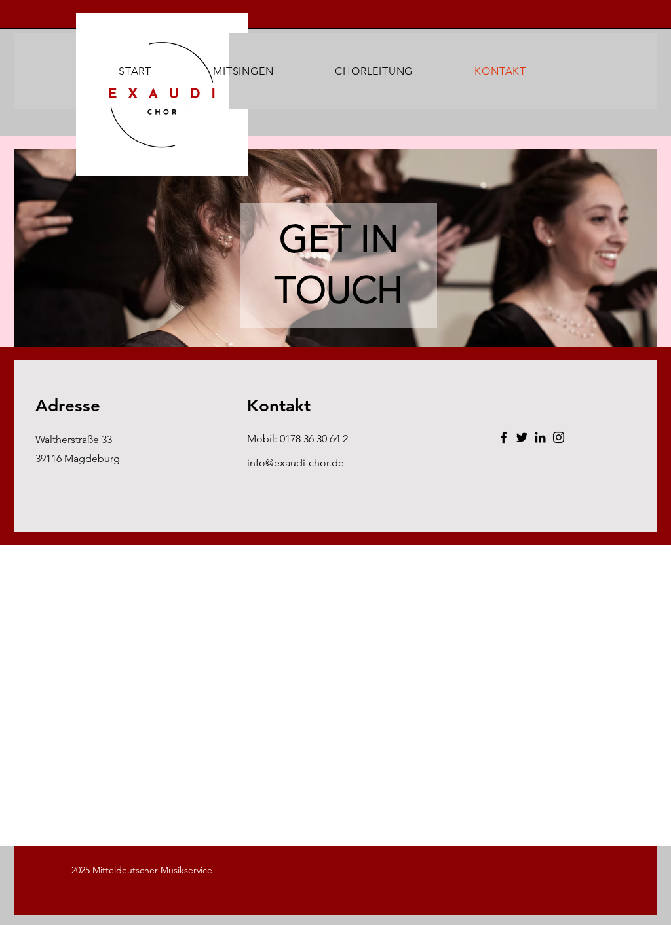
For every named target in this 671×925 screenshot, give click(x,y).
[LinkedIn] (540, 437)
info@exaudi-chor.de (295, 463)
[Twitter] (521, 437)
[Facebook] (503, 437)
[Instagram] (558, 437)
